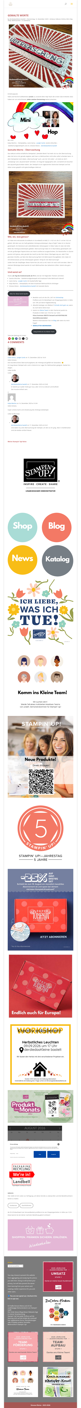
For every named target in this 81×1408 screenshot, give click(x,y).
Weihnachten (16, 20)
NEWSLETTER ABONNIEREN (42, 326)
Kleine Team (44, 310)
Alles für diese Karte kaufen (19, 294)
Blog (54, 320)
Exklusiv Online (61, 19)
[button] (9, 338)
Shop (9, 20)
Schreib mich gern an (61, 305)
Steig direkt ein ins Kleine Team (43, 332)
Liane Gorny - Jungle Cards (16, 357)
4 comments (26, 20)
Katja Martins (12, 403)
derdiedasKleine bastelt (17, 19)
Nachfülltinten (26, 1205)
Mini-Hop (69, 19)
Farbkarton (13, 1205)
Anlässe (52, 19)
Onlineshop (59, 297)
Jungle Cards (41, 143)
